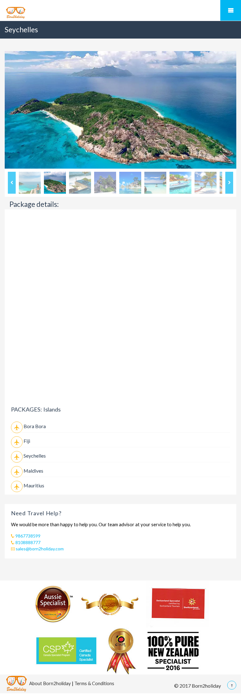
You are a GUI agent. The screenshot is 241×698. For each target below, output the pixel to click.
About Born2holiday (50, 683)
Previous (12, 183)
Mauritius (34, 485)
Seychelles (35, 456)
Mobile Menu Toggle (230, 10)
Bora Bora (35, 426)
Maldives (33, 471)
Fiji (27, 441)
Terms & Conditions (94, 683)
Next (229, 183)
